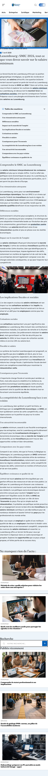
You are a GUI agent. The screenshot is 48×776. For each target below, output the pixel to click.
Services (4, 721)
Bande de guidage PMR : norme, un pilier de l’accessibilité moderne (19, 724)
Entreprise (5, 582)
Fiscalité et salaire (9, 137)
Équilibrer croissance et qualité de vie (17, 157)
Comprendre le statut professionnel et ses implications (18, 683)
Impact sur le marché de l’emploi (15, 126)
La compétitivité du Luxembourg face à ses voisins (22, 145)
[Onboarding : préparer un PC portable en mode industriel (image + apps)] (24, 747)
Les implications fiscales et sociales (16, 130)
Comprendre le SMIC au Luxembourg (16, 114)
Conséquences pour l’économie (14, 141)
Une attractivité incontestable (14, 149)
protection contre (38, 224)
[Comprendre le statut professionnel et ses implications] (24, 665)
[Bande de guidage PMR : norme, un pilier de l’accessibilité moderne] (24, 706)
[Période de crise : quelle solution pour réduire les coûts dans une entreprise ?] (24, 568)
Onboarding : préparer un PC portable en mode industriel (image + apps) (20, 766)
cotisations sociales (8, 94)
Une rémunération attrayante (13, 118)
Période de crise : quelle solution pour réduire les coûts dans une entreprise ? (21, 586)
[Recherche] (35, 5)
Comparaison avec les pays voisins (15, 153)
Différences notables (10, 122)
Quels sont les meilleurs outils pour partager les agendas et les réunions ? (21, 628)
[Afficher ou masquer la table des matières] (34, 109)
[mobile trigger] (4, 5)
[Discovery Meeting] (16, 5)
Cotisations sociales (10, 134)
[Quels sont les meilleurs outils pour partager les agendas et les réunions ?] (24, 609)
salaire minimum (40, 88)
